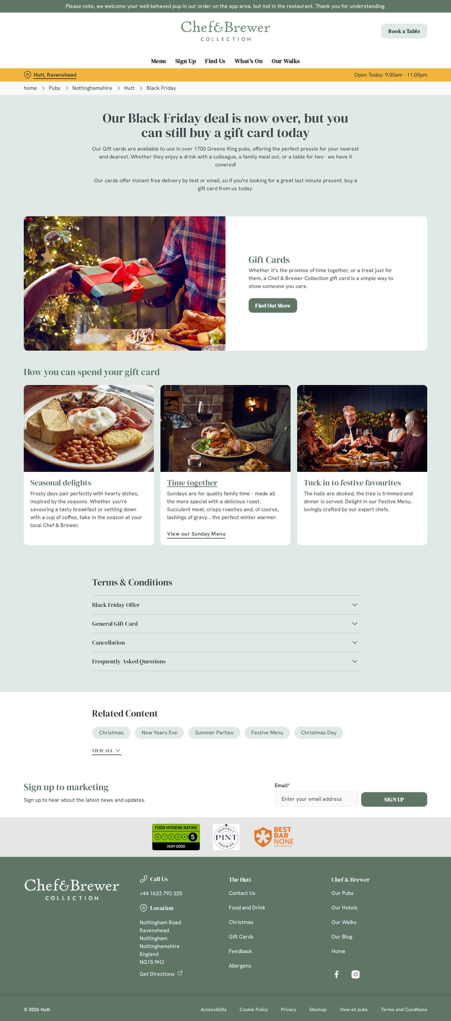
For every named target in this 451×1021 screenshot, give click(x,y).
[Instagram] (356, 974)
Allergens (240, 965)
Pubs (54, 88)
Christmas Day (318, 732)
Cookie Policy (254, 1009)
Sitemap (318, 1009)
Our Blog (341, 936)
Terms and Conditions (404, 1009)
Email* (282, 786)
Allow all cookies (395, 17)
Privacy (288, 1009)
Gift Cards (241, 936)
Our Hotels (344, 907)
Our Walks (344, 922)
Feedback (240, 951)
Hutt (129, 88)
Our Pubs (342, 893)
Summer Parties (214, 732)
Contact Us (242, 893)
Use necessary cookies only (396, 39)
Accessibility (213, 1009)
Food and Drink (247, 907)
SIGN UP (394, 799)
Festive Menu (267, 732)
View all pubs (354, 1009)
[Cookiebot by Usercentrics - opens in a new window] (43, 75)
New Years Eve (159, 732)
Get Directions (157, 973)
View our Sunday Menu (196, 533)
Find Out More (273, 305)
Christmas (111, 732)
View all (102, 750)
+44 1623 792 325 (161, 893)
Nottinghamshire (92, 88)
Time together (192, 482)
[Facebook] (336, 974)
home (30, 88)
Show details (344, 74)
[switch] (189, 74)
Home (338, 951)
